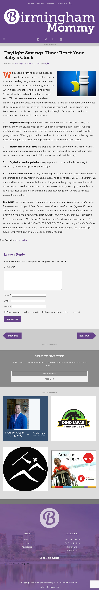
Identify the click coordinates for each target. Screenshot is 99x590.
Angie (46, 63)
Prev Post (13, 336)
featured (18, 240)
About (40, 3)
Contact (62, 3)
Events (50, 3)
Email (7, 301)
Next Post (85, 336)
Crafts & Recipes (72, 543)
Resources (72, 550)
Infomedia (54, 587)
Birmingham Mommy (43, 582)
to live (24, 240)
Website (7, 306)
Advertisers (27, 547)
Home (31, 3)
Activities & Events (72, 539)
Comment (9, 267)
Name (7, 295)
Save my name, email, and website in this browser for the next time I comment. (43, 312)
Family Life (72, 547)
